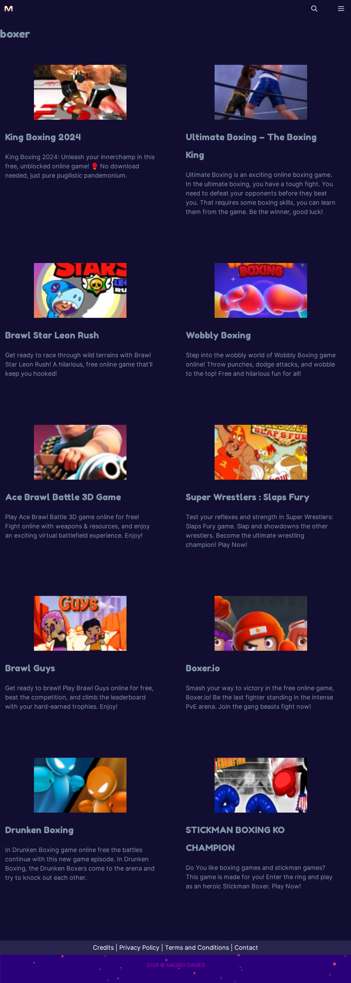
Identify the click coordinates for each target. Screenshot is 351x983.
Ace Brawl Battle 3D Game (63, 497)
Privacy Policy (139, 947)
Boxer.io (203, 668)
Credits (103, 947)
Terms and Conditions (197, 947)
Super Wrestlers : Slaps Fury (248, 497)
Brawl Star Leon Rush (52, 335)
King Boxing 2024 (43, 137)
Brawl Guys (30, 668)
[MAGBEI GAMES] (8, 8)
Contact (246, 947)
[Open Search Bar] (314, 8)
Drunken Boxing (39, 830)
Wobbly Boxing (218, 335)
